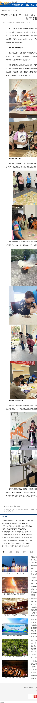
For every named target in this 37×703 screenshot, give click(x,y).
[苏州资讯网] (5, 3)
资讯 (27, 5)
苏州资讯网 (11, 10)
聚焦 (32, 5)
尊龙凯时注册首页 (17, 5)
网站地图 (2, 702)
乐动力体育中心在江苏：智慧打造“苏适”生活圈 (16, 532)
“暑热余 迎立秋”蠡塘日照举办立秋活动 (14, 529)
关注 (2, 9)
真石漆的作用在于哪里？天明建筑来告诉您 (15, 523)
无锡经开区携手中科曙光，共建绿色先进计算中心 (17, 540)
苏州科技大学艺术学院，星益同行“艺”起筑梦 (16, 546)
